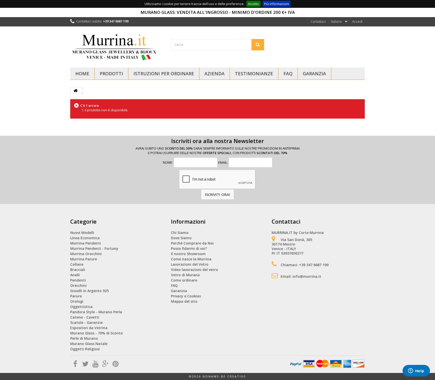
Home (82, 74)
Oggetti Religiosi (85, 349)
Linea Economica (85, 237)
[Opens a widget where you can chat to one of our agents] (416, 371)
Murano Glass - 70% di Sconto (96, 333)
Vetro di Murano (185, 274)
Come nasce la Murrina (191, 259)
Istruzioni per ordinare (163, 74)
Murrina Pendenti (85, 243)
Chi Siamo (180, 232)
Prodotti (111, 74)
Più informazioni (276, 4)
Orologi (76, 301)
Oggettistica (81, 306)
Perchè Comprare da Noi (192, 243)
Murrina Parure (83, 259)
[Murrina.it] (116, 46)
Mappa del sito (184, 301)
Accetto (253, 4)
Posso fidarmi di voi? (189, 248)
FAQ (288, 74)
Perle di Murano (84, 338)
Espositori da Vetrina (88, 327)
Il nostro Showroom (188, 253)
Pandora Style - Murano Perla (96, 311)
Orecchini (78, 285)
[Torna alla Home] (75, 91)
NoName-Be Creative (224, 376)
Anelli (75, 274)
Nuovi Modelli (82, 232)
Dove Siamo (181, 237)
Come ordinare (184, 280)
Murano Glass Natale (88, 343)
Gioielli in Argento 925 (89, 290)
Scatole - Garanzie (86, 322)
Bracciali (77, 269)
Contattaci (318, 21)
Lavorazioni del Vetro (189, 264)
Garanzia (314, 74)
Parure (76, 296)
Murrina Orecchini (86, 253)
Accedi (357, 21)
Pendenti (78, 280)
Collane (76, 264)
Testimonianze (254, 74)
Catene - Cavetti (84, 317)
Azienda (214, 74)
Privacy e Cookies (186, 296)
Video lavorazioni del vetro (194, 269)
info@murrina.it (307, 276)
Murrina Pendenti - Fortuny (94, 248)
